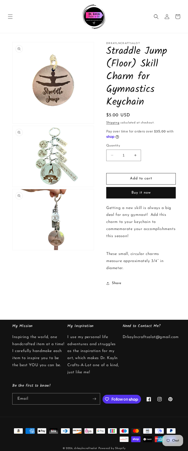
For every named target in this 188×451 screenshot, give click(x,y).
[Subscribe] (94, 399)
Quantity (113, 145)
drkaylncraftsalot (85, 448)
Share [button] (116, 283)
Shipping (112, 122)
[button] (10, 16)
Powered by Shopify (112, 448)
